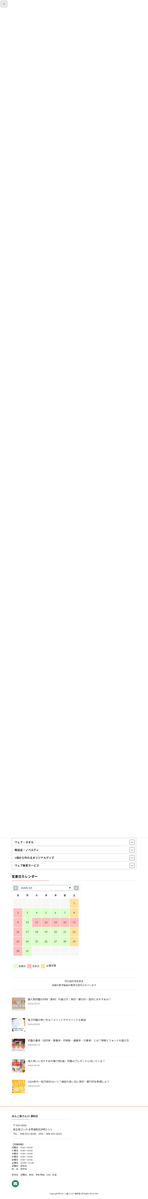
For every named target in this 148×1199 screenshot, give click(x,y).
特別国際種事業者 (74, 981)
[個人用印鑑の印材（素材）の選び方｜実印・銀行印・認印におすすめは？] (18, 1004)
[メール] (15, 1183)
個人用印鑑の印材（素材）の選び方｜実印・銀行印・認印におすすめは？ (69, 999)
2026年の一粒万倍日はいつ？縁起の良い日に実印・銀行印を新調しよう (68, 1081)
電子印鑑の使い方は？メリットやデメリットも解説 (57, 1019)
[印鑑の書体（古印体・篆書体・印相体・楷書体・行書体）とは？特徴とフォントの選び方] (18, 1046)
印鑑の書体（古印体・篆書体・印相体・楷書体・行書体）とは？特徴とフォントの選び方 (78, 1040)
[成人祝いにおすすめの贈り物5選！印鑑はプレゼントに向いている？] (18, 1066)
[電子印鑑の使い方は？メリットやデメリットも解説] (18, 1025)
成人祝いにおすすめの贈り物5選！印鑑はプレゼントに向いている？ (66, 1061)
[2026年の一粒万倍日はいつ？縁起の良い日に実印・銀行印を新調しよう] (18, 1087)
